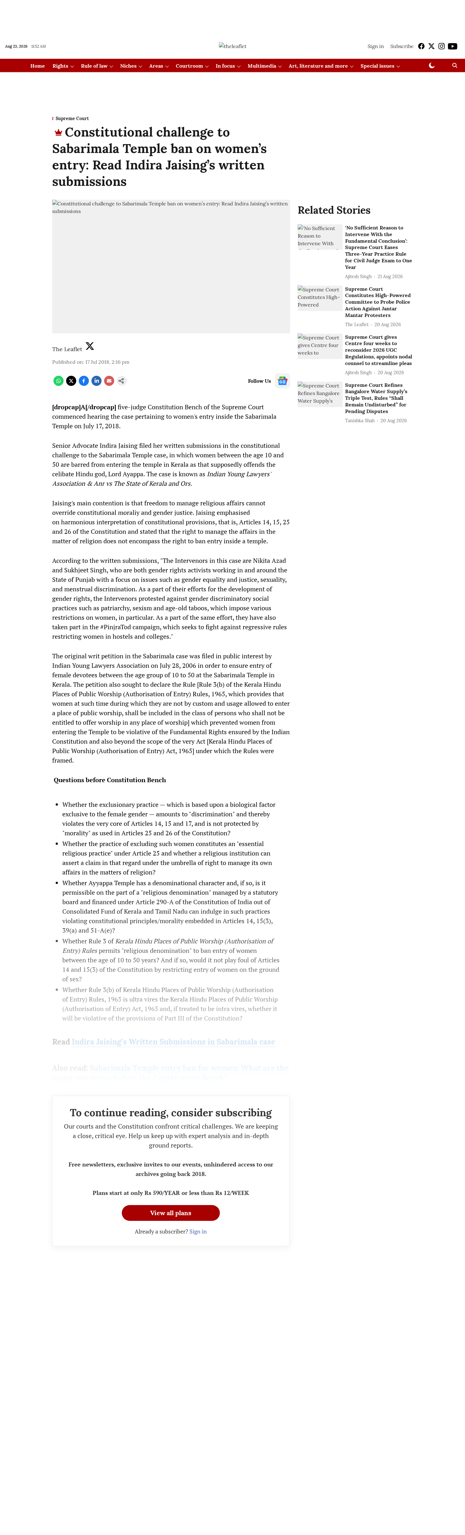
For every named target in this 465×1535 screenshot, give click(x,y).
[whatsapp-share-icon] (58, 384)
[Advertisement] (232, 17)
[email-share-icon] (109, 384)
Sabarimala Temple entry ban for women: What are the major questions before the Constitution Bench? (170, 1073)
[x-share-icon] (71, 384)
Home (37, 66)
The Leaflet (67, 349)
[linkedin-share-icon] (96, 384)
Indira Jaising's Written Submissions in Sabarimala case (173, 1042)
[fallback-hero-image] (320, 237)
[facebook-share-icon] (84, 384)
